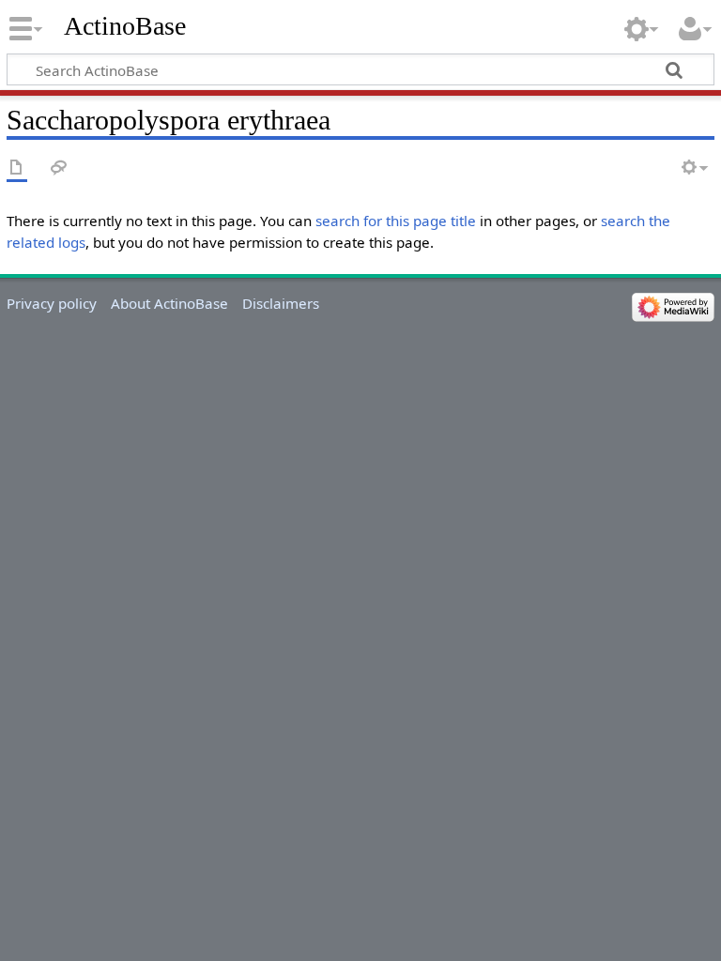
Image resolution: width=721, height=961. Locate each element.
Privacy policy (52, 303)
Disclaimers (280, 303)
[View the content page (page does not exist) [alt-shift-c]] (17, 168)
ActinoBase (125, 25)
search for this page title (395, 220)
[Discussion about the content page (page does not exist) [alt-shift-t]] (59, 168)
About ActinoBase (169, 303)
